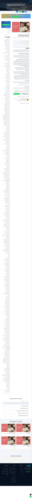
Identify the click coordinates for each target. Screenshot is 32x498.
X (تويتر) (23, 11)
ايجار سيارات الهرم (8, 272)
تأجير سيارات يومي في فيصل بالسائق (6, 174)
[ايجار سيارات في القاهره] (8, 440)
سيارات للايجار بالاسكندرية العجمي (7, 153)
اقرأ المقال (29, 435)
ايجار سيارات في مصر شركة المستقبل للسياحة (6, 53)
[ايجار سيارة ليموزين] (23, 428)
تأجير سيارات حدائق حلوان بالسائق (7, 115)
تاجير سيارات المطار (8, 165)
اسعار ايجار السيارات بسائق (7, 137)
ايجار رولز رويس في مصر (7, 298)
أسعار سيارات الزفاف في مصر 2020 (6, 379)
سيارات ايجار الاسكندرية (8, 343)
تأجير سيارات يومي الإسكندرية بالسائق (6, 250)
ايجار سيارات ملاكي (8, 316)
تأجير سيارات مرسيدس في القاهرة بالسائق (6, 116)
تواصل (2, 29)
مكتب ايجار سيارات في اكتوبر (7, 197)
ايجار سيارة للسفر (8, 79)
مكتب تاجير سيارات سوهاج (7, 205)
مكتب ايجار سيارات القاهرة (7, 352)
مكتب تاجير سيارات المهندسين (7, 57)
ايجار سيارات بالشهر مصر (7, 278)
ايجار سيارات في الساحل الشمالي (7, 40)
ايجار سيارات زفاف (8, 67)
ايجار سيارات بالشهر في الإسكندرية (7, 277)
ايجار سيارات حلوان (8, 299)
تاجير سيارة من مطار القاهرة (7, 330)
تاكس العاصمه (8, 384)
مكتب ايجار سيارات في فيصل (7, 198)
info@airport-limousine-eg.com (4, 469)
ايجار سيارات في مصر (27, 96)
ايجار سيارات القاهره (8, 271)
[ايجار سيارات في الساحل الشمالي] (8, 428)
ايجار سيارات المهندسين (7, 131)
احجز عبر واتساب (6, 24)
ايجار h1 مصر (8, 256)
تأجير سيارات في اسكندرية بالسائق (7, 123)
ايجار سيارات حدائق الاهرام (7, 132)
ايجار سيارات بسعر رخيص (7, 287)
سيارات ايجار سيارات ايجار (8, 152)
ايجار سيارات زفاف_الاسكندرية (7, 306)
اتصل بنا (22, 473)
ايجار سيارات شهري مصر (7, 313)
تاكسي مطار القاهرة (22, 103)
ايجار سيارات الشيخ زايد (8, 96)
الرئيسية (22, 467)
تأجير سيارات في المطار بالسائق (7, 125)
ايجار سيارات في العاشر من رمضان (7, 41)
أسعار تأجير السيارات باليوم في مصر (7, 369)
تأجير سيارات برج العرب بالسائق (7, 110)
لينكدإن (17, 11)
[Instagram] (6, 473)
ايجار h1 (9, 255)
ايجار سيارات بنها (8, 294)
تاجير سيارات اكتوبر (8, 88)
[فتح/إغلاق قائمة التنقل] (31, 1)
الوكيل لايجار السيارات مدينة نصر (7, 242)
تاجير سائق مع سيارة (8, 87)
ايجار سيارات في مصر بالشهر (7, 329)
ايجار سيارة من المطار (8, 47)
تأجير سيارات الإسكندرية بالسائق (7, 104)
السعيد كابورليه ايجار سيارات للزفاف (7, 279)
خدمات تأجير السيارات (8, 138)
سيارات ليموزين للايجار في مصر (7, 158)
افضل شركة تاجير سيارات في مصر (7, 263)
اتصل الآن (6, 26)
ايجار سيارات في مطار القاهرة (7, 59)
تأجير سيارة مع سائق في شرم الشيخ (6, 335)
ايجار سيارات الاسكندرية (8, 341)
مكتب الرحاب (8, 193)
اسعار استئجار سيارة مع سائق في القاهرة (6, 235)
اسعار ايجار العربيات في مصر (7, 368)
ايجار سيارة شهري (8, 73)
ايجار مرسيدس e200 (8, 81)
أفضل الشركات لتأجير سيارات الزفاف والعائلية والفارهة (23, 42)
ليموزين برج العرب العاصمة (13, 469)
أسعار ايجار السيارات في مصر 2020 (7, 378)
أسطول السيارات (21, 468)
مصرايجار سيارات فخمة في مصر (7, 323)
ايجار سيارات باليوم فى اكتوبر (7, 285)
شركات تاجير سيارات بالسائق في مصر (6, 176)
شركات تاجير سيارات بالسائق (7, 175)
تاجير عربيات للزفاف (8, 166)
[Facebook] (3, 473)
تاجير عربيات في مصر (8, 82)
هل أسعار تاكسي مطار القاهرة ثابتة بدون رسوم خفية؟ (22, 410)
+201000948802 (5, 467)
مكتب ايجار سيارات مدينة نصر (7, 353)
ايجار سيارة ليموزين (28, 432)
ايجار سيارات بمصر (8, 291)
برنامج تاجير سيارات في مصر (7, 140)
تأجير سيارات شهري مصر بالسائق (7, 118)
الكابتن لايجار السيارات (8, 234)
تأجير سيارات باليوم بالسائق (7, 111)
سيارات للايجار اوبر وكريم (7, 183)
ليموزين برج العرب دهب (10, 471)
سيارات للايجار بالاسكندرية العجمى (7, 293)
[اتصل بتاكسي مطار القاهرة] (30, 494)
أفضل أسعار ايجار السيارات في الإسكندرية (6, 380)
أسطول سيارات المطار (19, 96)
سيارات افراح (8, 145)
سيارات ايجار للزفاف (8, 154)
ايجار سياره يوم (8, 50)
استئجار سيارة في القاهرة (7, 337)
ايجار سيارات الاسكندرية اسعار (7, 264)
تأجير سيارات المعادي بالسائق (7, 103)
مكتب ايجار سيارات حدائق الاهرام (7, 191)
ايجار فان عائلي (8, 102)
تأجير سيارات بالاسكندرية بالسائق (7, 109)
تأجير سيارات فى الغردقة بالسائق (7, 122)
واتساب (19, 11)
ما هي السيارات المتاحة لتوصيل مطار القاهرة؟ (23, 415)
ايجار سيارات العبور (8, 305)
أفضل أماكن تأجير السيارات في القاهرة (6, 359)
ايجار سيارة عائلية (8, 75)
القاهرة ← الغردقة (13, 476)
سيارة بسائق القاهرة (8, 185)
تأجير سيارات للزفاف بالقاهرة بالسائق (6, 117)
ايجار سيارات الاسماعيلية (7, 265)
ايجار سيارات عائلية (8, 315)
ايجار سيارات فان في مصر (7, 320)
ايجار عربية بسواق (8, 60)
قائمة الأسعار (21, 469)
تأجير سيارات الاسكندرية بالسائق (7, 94)
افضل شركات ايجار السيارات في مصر (6, 348)
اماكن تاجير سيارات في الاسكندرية (7, 249)
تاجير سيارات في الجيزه (8, 147)
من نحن (22, 472)
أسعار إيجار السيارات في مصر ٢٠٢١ (7, 377)
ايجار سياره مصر (8, 366)
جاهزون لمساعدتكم (26, 44)
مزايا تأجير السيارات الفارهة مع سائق (24, 41)
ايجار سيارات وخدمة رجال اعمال (7, 66)
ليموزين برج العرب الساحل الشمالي (13, 468)
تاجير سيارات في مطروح (7, 151)
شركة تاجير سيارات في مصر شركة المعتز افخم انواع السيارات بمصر (6, 180)
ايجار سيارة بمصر (8, 72)
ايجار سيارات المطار (8, 130)
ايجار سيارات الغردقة (8, 367)
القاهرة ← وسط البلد (13, 480)
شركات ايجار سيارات (8, 167)
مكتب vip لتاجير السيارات (7, 190)
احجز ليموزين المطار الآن (15, 16)
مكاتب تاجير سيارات (8, 214)
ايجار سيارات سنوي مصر (7, 308)
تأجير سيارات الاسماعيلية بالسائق (7, 95)
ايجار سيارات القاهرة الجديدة (7, 270)
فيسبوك (25, 11)
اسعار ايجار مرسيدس (8, 248)
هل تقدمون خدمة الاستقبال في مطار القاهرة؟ (23, 413)
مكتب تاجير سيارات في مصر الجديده (6, 220)
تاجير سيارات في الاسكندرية (7, 314)
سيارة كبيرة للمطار (8, 186)
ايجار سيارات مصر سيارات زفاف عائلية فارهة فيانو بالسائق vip (6, 375)
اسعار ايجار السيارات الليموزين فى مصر (6, 241)
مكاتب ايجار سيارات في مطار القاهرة (6, 362)
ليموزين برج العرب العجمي (13, 471)
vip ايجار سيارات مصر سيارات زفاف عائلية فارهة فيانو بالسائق (6, 347)
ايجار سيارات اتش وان (8, 262)
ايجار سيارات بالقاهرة (8, 280)
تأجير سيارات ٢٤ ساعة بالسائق (7, 89)
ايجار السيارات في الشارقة (7, 258)
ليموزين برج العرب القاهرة (10, 469)
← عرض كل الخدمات (14, 474)
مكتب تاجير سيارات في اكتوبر (7, 206)
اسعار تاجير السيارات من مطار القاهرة (6, 360)
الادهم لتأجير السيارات (8, 228)
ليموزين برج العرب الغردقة (10, 468)
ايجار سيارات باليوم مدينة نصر (7, 97)
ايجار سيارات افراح (8, 129)
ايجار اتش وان (8, 257)
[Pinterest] (2, 473)
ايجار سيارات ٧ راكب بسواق (7, 300)
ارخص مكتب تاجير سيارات (7, 208)
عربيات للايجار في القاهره (7, 391)
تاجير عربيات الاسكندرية (8, 80)
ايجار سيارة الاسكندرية (8, 68)
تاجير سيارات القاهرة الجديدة (7, 144)
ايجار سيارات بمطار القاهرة (7, 292)
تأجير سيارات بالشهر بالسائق (7, 108)
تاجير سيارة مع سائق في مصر (7, 336)
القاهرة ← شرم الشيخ (13, 477)
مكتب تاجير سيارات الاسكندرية (7, 199)
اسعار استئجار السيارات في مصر (7, 215)
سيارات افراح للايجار (8, 146)
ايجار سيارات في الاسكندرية (7, 342)
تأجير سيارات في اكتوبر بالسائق (7, 124)
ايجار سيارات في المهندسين (7, 48)
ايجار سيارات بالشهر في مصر (7, 327)
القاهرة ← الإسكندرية (15, 459)
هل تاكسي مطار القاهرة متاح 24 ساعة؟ (24, 408)
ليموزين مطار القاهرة (23, 96)
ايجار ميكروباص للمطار (8, 237)
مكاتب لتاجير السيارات (8, 161)
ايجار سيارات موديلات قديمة (7, 65)
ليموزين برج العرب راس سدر (10, 472)
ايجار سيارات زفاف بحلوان (7, 301)
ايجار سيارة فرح (8, 322)
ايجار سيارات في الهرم (8, 49)
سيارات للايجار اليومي (8, 222)
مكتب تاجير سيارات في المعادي (7, 219)
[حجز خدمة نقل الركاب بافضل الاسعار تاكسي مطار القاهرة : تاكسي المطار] (27, 466)
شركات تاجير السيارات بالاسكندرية (7, 168)
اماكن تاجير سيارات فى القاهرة (7, 251)
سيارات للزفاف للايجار (8, 385)
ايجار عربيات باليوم (8, 387)
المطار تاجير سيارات (8, 236)
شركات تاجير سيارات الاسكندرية (7, 173)
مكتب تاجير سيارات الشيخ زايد (7, 200)
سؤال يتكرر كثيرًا (26, 43)
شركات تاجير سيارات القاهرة (7, 192)
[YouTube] (7, 474)
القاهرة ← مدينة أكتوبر (21, 459)
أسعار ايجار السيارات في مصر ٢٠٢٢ (7, 374)
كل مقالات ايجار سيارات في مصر (6, 392)
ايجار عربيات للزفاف (8, 58)
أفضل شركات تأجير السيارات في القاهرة (6, 139)
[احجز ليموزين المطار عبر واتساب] (30, 496)
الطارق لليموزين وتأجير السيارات (7, 284)
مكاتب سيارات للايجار (8, 159)
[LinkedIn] (7, 473)
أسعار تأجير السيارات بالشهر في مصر (6, 328)
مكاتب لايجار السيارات (8, 160)
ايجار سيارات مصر (8, 229)
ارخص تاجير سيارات (8, 207)
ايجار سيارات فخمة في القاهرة (7, 321)
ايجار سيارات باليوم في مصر (7, 286)
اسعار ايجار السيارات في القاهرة (7, 243)
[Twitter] (5, 473)
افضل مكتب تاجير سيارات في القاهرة (6, 226)
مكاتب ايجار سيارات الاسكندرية (7, 344)
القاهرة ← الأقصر (10, 459)
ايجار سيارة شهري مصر (8, 74)
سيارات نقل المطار (8, 184)
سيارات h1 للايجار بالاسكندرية (7, 43)
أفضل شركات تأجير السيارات (7, 86)
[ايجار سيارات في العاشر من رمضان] (23, 440)
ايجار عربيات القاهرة (8, 386)
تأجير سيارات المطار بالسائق (7, 101)
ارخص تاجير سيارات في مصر (7, 227)
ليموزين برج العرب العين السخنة (13, 472)
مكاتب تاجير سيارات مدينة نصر (7, 212)
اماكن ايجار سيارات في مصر (7, 244)
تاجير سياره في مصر (8, 334)
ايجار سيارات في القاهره (7, 42)
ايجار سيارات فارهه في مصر (7, 307)
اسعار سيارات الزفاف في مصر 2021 (6, 221)
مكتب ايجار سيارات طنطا (7, 355)
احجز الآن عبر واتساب (16, 93)
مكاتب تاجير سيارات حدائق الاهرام (7, 213)
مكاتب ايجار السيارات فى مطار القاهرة (6, 361)
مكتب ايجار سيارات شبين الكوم (7, 354)
